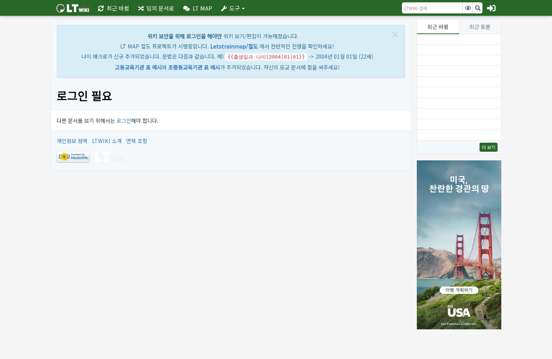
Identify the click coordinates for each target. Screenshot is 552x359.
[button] (198, 8)
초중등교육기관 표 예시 (194, 67)
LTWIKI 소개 (107, 141)
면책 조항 (136, 141)
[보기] (467, 8)
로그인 (123, 120)
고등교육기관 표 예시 (138, 67)
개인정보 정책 (72, 141)
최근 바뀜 (437, 26)
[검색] (477, 8)
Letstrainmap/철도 (234, 46)
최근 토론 (479, 26)
